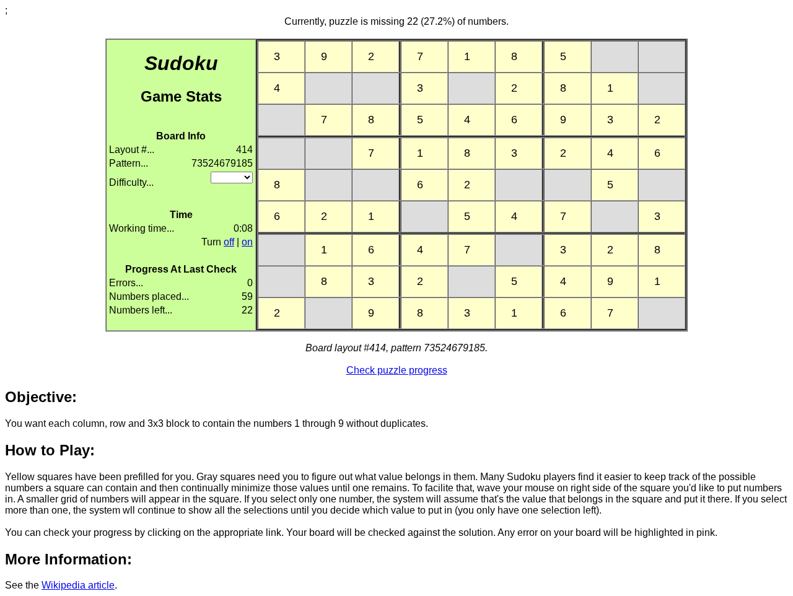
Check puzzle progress (396, 370)
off (229, 242)
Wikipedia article (78, 585)
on (247, 242)
